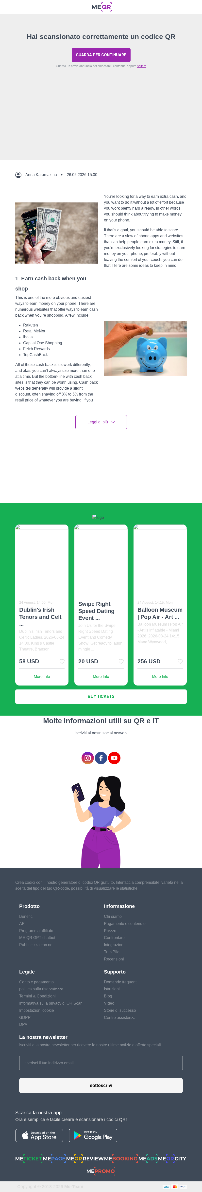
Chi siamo (113, 916)
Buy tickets (101, 696)
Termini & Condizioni (37, 996)
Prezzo (110, 931)
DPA (23, 1024)
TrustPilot (112, 952)
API (22, 923)
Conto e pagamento (36, 982)
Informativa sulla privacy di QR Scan (51, 1003)
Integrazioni (114, 945)
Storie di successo (120, 1010)
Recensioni (114, 959)
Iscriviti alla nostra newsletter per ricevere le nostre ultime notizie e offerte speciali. (90, 1045)
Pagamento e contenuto (125, 923)
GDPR (25, 1017)
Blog (108, 996)
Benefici (26, 916)
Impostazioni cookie (36, 1010)
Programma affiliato (36, 931)
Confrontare (114, 938)
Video (109, 1003)
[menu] (22, 7)
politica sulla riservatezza (41, 989)
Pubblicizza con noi (36, 945)
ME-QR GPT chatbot (37, 938)
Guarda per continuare (101, 55)
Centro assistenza (119, 1017)
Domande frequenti (120, 982)
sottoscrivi (101, 1085)
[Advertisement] (101, 125)
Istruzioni (112, 989)
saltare (141, 66)
